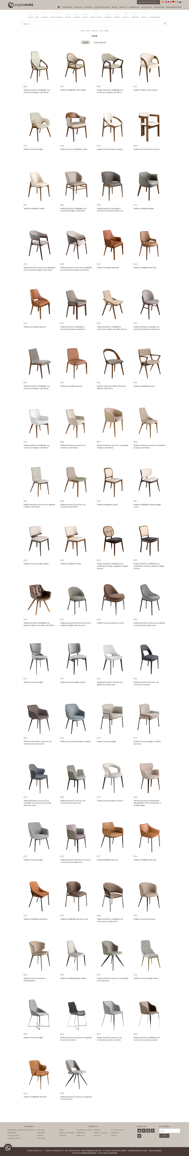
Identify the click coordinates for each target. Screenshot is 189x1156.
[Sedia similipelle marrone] (112, 854)
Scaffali (97, 1130)
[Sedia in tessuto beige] (39, 143)
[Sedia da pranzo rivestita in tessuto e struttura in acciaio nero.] (76, 854)
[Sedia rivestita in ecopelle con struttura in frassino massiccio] (149, 321)
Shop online (146, 7)
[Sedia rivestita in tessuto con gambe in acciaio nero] (112, 972)
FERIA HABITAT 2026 (173, 7)
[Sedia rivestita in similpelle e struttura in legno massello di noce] (112, 321)
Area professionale (149, 2)
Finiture (41, 1130)
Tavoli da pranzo (66, 1133)
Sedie (61, 1130)
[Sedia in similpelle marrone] (149, 261)
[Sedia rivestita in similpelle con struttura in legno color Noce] (39, 84)
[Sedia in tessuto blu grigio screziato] (76, 735)
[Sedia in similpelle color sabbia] (76, 84)
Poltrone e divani (84, 1130)
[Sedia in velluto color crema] (149, 84)
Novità (114, 1135)
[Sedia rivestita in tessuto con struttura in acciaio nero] (76, 795)
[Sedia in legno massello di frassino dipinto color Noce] (112, 380)
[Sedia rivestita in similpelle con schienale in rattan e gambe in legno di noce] (112, 558)
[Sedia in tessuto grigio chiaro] (39, 558)
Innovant (113, 1153)
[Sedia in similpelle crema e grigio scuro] (149, 498)
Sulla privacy (14, 1135)
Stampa (40, 1135)
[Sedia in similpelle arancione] (39, 913)
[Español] (162, 2)
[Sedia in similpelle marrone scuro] (76, 913)
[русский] (180, 2)
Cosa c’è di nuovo (102, 7)
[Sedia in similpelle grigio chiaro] (76, 972)
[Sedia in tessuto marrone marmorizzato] (39, 972)
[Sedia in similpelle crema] (39, 202)
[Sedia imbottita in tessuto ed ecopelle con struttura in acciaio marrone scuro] (39, 795)
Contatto (41, 1133)
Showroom (134, 7)
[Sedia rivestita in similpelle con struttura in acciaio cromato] (149, 1031)
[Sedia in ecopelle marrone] (112, 261)
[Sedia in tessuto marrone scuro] (112, 617)
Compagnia (67, 7)
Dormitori (81, 1133)
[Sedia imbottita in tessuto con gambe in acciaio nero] (112, 676)
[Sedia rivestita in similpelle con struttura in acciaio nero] (112, 913)
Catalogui (78, 7)
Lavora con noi (14, 1138)
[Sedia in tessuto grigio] (39, 676)
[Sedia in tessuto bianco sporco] (149, 143)
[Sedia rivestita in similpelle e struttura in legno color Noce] (76, 321)
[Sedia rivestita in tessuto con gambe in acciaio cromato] (76, 1031)
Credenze (115, 1133)
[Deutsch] (173, 2)
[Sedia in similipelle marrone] (39, 1091)
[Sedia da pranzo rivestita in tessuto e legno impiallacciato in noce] (76, 617)
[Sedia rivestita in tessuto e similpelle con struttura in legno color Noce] (39, 261)
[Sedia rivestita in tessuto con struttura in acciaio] (149, 676)
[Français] (169, 2)
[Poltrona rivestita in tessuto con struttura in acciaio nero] (39, 735)
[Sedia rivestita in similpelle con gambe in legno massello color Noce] (39, 617)
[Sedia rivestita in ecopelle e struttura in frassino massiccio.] (112, 202)
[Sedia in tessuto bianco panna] (112, 143)
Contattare (159, 7)
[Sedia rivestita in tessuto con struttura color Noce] (76, 439)
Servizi (114, 7)
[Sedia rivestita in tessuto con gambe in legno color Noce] (112, 439)
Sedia (85, 42)
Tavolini (62, 1135)
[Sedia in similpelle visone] (149, 380)
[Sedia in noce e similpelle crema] (76, 143)
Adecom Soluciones (89, 1153)
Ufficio (97, 1135)
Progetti (123, 7)
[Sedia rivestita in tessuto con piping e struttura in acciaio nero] (149, 617)
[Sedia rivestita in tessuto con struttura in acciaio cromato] (112, 1031)
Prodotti (89, 7)
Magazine (41, 1138)
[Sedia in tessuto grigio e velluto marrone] (149, 735)
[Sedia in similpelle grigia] (149, 202)
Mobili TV (81, 1135)
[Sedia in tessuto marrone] (149, 913)
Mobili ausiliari (101, 1133)
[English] (166, 2)
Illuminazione (117, 1130)
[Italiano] (176, 2)
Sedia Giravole (100, 42)
